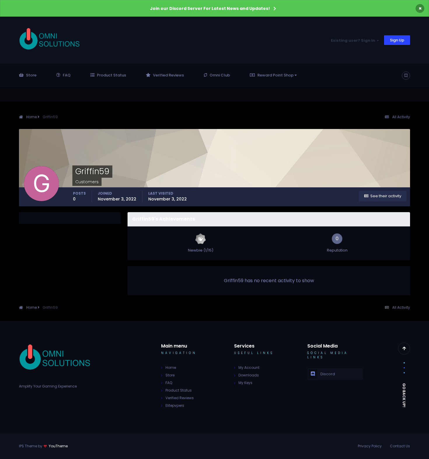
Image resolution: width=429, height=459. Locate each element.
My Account (248, 367)
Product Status (111, 75)
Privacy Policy (370, 446)
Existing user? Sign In (354, 40)
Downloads (248, 375)
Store (31, 75)
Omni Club (220, 75)
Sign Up (397, 40)
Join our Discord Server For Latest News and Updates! (210, 8)
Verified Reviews (168, 75)
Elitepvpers (174, 405)
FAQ (67, 75)
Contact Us (400, 446)
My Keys (245, 382)
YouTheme (58, 446)
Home (170, 367)
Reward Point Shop (275, 75)
